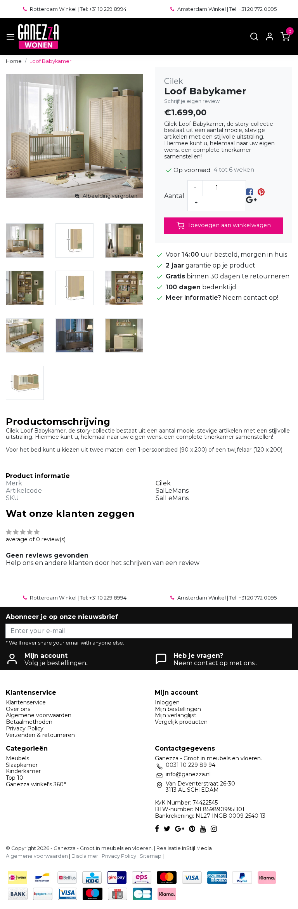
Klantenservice (26, 702)
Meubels (17, 758)
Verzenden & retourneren (40, 735)
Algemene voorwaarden (38, 715)
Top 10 (14, 777)
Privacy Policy (24, 728)
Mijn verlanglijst (175, 715)
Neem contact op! (250, 297)
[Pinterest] (261, 192)
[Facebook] (249, 192)
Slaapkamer (22, 764)
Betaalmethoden (29, 721)
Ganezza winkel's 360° (36, 784)
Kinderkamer (23, 771)
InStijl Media (196, 848)
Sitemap (150, 856)
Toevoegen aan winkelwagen (229, 225)
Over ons (18, 709)
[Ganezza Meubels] (38, 36)
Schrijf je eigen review (192, 101)
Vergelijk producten (181, 721)
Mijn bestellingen (178, 709)
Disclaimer (84, 856)
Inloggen (167, 702)
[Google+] (251, 199)
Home (14, 61)
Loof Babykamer (50, 61)
